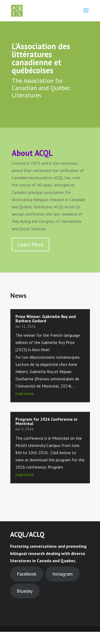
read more (24, 393)
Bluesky (25, 591)
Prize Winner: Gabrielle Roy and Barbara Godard (45, 318)
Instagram (62, 574)
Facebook (26, 574)
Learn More (30, 244)
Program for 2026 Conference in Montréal (46, 421)
